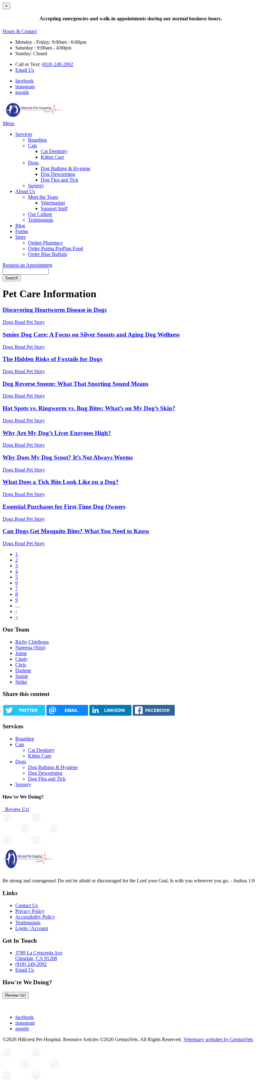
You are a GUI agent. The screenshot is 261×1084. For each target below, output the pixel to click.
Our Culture (40, 214)
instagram (25, 86)
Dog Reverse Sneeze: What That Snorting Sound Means (75, 383)
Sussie (21, 676)
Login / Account (31, 928)
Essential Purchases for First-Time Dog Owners (64, 506)
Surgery (36, 185)
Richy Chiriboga (32, 642)
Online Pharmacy (45, 242)
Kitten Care (52, 157)
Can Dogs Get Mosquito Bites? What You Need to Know (76, 531)
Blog (20, 225)
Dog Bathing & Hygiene (65, 168)
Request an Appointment (27, 265)
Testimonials (40, 220)
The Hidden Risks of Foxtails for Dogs (52, 359)
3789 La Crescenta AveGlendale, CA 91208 (38, 955)
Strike (21, 682)
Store (20, 237)
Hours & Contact (20, 31)
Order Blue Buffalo (47, 254)
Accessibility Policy (35, 917)
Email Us (24, 70)
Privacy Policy (30, 911)
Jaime (21, 653)
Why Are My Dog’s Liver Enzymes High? (57, 433)
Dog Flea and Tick (59, 180)
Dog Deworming (58, 174)
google (22, 92)
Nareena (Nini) (30, 647)
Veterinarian (53, 202)
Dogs (33, 162)
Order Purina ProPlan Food (55, 248)
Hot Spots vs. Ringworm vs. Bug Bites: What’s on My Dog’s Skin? (89, 408)
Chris (20, 664)
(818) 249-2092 (57, 64)
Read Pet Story (30, 322)
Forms (21, 231)
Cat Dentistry (54, 151)
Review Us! (16, 809)
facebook (24, 81)
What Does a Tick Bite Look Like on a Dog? (61, 481)
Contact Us (26, 905)
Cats (32, 145)
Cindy (21, 659)
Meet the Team (43, 197)
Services (23, 134)
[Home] (33, 117)
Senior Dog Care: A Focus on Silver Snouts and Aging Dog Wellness (91, 334)
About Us (25, 191)
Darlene (23, 670)
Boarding (37, 140)
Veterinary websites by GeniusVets (218, 1039)
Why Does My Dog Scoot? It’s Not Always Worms (68, 457)
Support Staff (54, 208)
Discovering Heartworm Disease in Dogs (55, 309)
